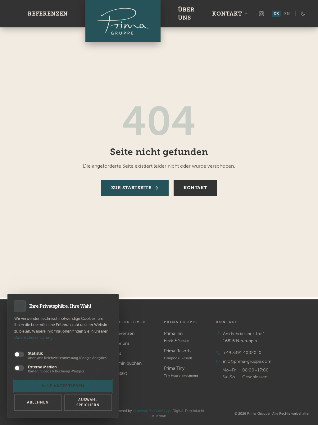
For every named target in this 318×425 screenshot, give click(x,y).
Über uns (186, 13)
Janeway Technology (151, 411)
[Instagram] (261, 13)
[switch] (19, 354)
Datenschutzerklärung (33, 337)
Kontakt (227, 13)
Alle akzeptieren (63, 385)
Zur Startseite (131, 187)
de (276, 14)
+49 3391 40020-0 (242, 352)
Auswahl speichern (88, 402)
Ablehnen (38, 402)
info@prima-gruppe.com (247, 361)
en (287, 14)
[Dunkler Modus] (303, 13)
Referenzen (48, 13)
